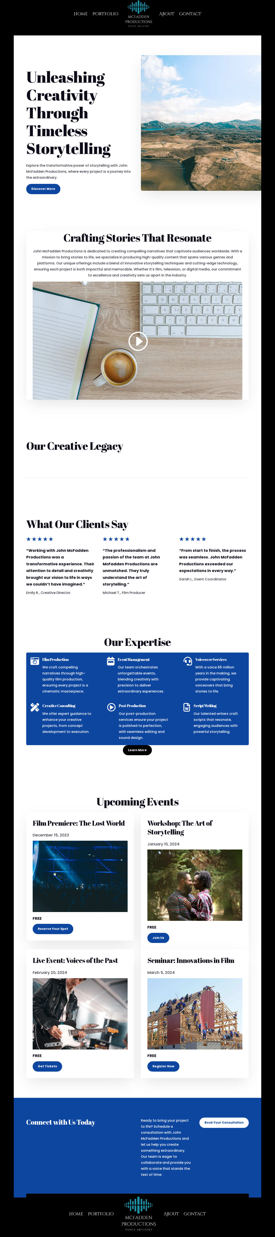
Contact (195, 1214)
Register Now (163, 1066)
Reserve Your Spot (53, 929)
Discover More (43, 189)
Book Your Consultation (224, 1122)
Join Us (158, 938)
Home (76, 1214)
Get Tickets (47, 1066)
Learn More (137, 750)
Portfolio (101, 1214)
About (171, 1214)
